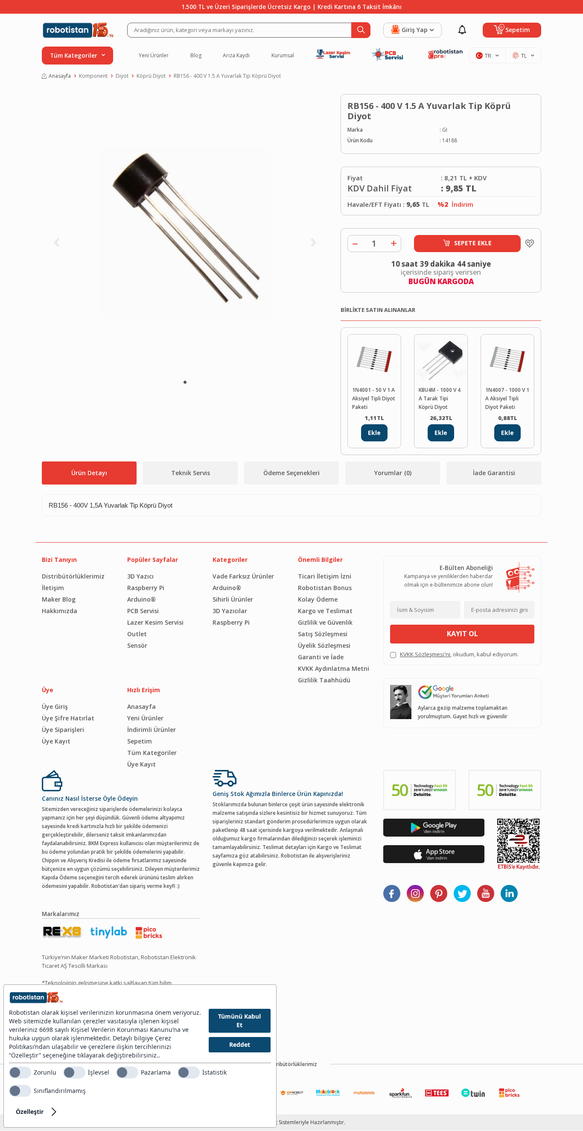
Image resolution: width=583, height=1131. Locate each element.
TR (488, 55)
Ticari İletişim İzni (324, 576)
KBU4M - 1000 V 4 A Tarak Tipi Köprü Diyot (440, 398)
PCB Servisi (143, 611)
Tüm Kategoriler (152, 753)
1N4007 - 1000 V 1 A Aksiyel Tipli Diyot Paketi (507, 398)
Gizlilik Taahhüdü (324, 680)
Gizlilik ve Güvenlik (325, 622)
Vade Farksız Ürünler (243, 576)
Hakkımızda (59, 611)
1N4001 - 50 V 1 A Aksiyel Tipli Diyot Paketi (373, 398)
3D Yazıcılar (230, 611)
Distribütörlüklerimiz (73, 576)
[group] (185, 233)
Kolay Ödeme (318, 599)
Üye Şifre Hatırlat (68, 718)
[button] (185, 382)
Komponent (93, 75)
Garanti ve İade (321, 657)
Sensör (137, 645)
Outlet (137, 634)
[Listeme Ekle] (527, 243)
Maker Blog (59, 599)
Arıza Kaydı (236, 55)
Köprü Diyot (151, 75)
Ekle (374, 433)
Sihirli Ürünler (233, 599)
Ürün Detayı (89, 473)
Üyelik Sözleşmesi (324, 645)
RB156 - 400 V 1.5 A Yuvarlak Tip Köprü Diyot (227, 75)
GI (444, 129)
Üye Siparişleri (63, 730)
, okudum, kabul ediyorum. (459, 654)
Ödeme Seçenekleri (291, 473)
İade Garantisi (494, 473)
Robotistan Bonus (325, 588)
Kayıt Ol (462, 633)
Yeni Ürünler (154, 55)
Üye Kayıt (56, 741)
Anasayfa (60, 75)
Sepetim (139, 741)
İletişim (53, 588)
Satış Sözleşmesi (322, 634)
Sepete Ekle (473, 243)
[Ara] (360, 30)
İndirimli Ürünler (151, 730)
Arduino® (141, 599)
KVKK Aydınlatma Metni (333, 668)
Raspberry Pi (145, 588)
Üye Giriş (55, 706)
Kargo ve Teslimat (325, 611)
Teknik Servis (190, 473)
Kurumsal (282, 55)
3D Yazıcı (140, 576)
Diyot (122, 75)
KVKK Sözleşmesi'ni (425, 654)
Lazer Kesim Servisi (155, 622)
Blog (195, 55)
